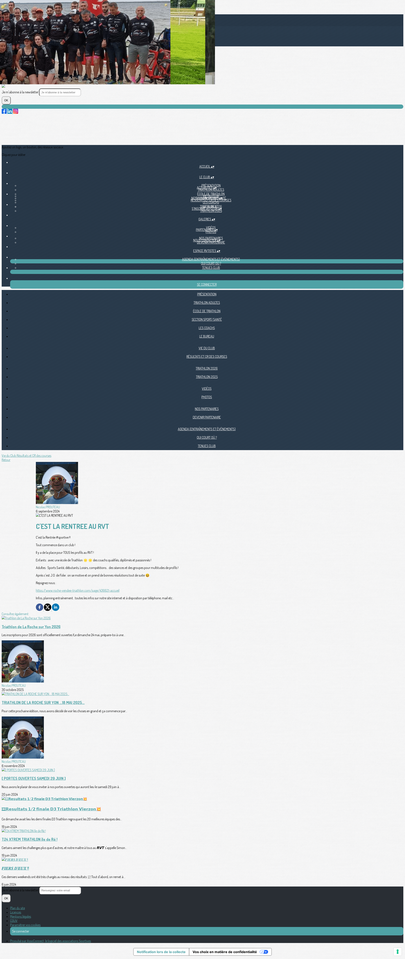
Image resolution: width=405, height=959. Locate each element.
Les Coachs (211, 202)
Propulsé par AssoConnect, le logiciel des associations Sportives (50, 941)
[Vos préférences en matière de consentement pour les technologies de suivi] (398, 952)
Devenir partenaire (211, 242)
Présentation (206, 294)
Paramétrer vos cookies (25, 925)
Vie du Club (207, 348)
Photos (211, 232)
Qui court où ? (211, 263)
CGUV (14, 921)
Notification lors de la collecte (161, 952)
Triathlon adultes (211, 190)
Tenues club (211, 268)
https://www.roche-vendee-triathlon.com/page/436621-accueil (77, 590)
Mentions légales (20, 916)
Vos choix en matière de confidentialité (225, 952)
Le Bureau (206, 336)
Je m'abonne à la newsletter (20, 92)
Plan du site (17, 908)
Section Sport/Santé (207, 319)
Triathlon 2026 (207, 368)
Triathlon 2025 (211, 211)
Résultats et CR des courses (211, 200)
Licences (15, 912)
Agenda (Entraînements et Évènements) (211, 259)
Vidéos (207, 388)
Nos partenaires (207, 409)
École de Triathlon (206, 311)
